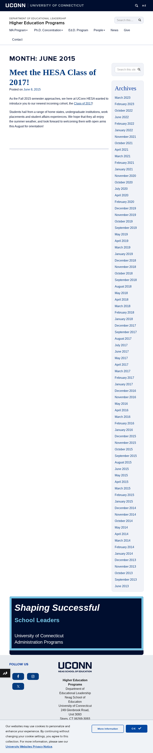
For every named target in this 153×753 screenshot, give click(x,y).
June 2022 (122, 117)
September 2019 (126, 227)
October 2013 (124, 573)
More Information (108, 728)
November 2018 (125, 266)
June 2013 (122, 586)
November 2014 (125, 514)
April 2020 (121, 195)
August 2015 (123, 462)
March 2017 (122, 371)
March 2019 (122, 247)
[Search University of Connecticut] (137, 6)
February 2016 (124, 423)
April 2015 (121, 481)
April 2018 (121, 299)
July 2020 (121, 188)
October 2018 (124, 273)
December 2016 (125, 390)
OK (134, 728)
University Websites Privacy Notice (29, 747)
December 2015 (125, 436)
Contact (17, 39)
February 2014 (124, 547)
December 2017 (125, 325)
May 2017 (121, 358)
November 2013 (125, 566)
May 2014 (121, 527)
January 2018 (124, 319)
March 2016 (122, 416)
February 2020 (124, 201)
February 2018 (124, 312)
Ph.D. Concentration (47, 30)
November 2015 (125, 442)
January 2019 (124, 254)
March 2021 (122, 156)
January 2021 (124, 169)
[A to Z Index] (144, 6)
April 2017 (121, 364)
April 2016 (121, 410)
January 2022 (124, 130)
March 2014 (122, 540)
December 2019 (125, 208)
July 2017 (121, 345)
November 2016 (125, 397)
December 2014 (125, 508)
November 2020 (125, 175)
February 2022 (124, 123)
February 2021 (124, 162)
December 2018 (125, 260)
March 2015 (122, 488)
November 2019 (125, 214)
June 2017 (122, 351)
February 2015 (124, 495)
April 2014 (121, 534)
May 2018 (121, 293)
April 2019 (121, 240)
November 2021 (125, 136)
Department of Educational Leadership (37, 18)
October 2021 (124, 143)
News (114, 30)
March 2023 (122, 97)
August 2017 (123, 338)
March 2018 (122, 306)
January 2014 (124, 553)
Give (127, 30)
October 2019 (124, 221)
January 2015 (124, 501)
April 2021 (121, 149)
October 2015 (124, 449)
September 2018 (126, 280)
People (98, 30)
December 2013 (125, 560)
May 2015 (121, 475)
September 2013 (126, 579)
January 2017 (124, 384)
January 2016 (124, 429)
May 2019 (121, 234)
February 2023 (124, 104)
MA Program (17, 30)
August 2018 (123, 286)
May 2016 (121, 403)
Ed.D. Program (78, 30)
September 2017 (126, 332)
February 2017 (124, 377)
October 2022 (124, 110)
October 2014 (124, 521)
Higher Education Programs (37, 23)
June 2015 (122, 469)
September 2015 (126, 455)
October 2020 (124, 182)
